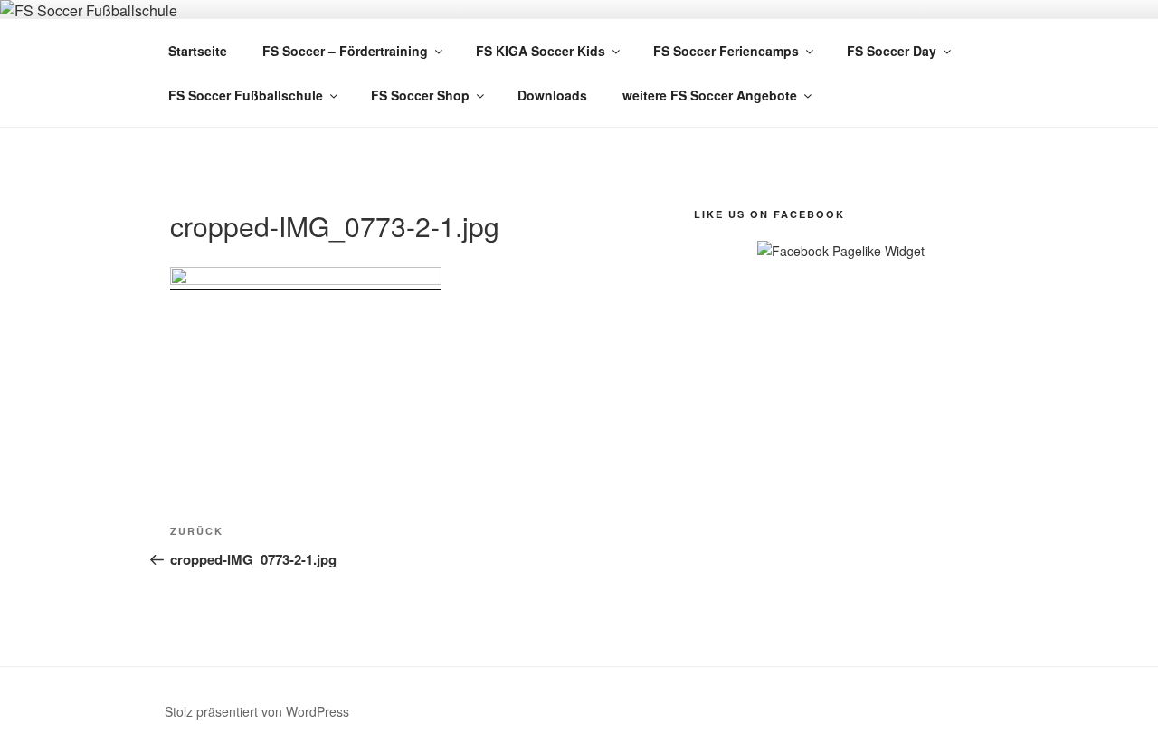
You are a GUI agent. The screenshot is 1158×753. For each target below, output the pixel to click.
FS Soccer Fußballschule (245, 95)
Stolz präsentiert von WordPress (257, 711)
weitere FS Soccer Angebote (709, 95)
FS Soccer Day (891, 51)
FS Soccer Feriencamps (726, 51)
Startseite (197, 51)
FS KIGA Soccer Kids (540, 51)
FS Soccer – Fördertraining (345, 51)
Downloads (552, 95)
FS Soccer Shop (420, 95)
